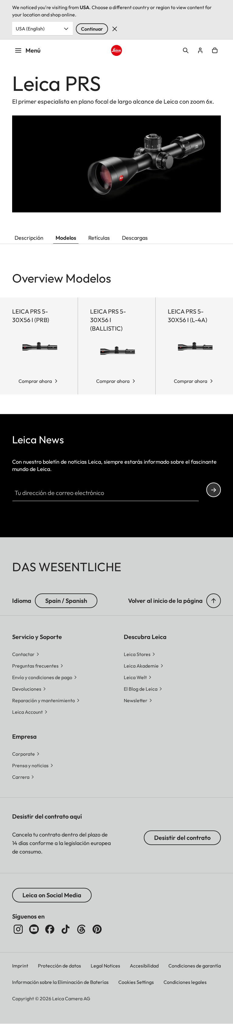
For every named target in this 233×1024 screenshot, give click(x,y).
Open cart (215, 50)
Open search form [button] (186, 50)
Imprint (20, 966)
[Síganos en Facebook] (50, 929)
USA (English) (30, 29)
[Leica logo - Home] (116, 50)
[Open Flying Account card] (200, 50)
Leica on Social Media (51, 895)
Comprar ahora (35, 381)
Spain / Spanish (66, 600)
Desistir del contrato (182, 837)
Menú (33, 50)
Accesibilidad (144, 966)
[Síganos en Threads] (81, 929)
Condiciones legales (185, 982)
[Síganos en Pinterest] (97, 929)
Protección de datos (59, 966)
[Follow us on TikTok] (65, 929)
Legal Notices (105, 966)
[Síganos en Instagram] (18, 929)
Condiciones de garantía (194, 966)
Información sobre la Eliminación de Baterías (60, 982)
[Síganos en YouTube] (34, 929)
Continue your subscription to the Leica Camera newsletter (213, 490)
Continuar (92, 29)
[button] (213, 600)
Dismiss (114, 29)
